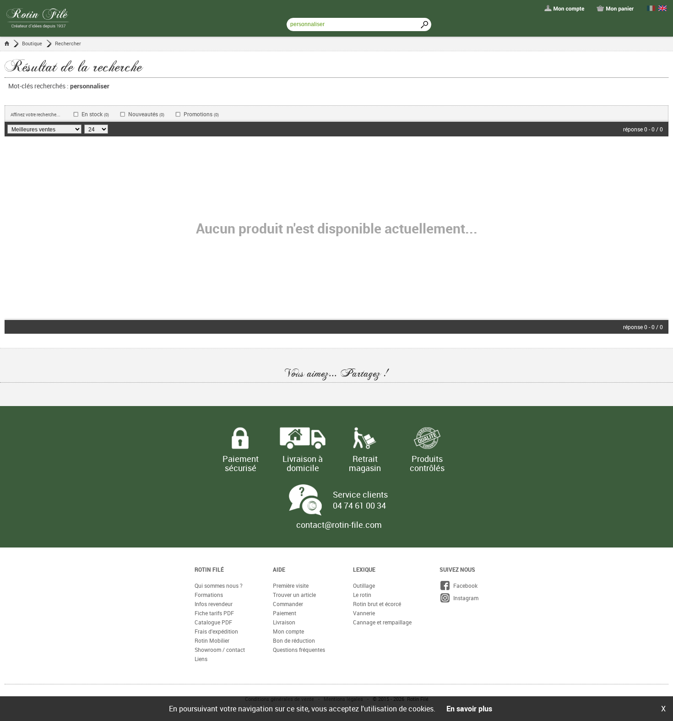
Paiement (284, 613)
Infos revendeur (214, 603)
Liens (201, 658)
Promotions (201, 114)
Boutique (32, 43)
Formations (209, 594)
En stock (95, 114)
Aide (279, 569)
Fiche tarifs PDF (214, 613)
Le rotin (362, 594)
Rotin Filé (209, 569)
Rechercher (68, 43)
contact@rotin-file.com (339, 524)
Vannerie (364, 613)
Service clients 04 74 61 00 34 (360, 500)
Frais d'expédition (216, 631)
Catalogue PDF (213, 622)
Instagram (464, 598)
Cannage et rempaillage (382, 622)
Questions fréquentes (299, 649)
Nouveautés (146, 114)
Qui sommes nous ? (219, 585)
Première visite (291, 585)
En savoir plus (469, 709)
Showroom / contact (220, 649)
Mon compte (288, 631)
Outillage (364, 585)
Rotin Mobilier (212, 640)
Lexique (364, 569)
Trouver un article (294, 594)
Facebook (464, 585)
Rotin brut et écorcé (377, 603)
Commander (288, 603)
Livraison (284, 622)
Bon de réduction (294, 640)
